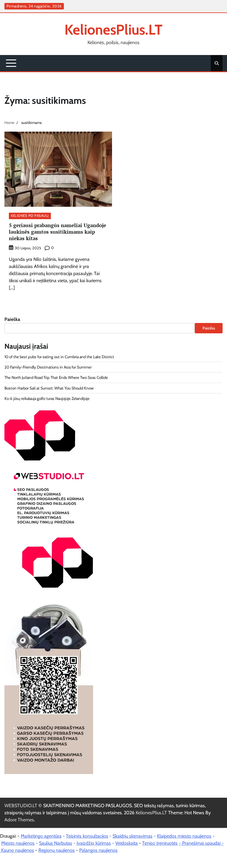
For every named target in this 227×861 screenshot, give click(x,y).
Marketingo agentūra (41, 836)
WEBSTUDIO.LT (20, 805)
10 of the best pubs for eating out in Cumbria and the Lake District (59, 356)
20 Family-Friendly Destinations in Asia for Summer (48, 367)
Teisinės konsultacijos (87, 836)
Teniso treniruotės (160, 843)
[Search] (216, 63)
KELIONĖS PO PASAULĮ (30, 216)
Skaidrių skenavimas (133, 836)
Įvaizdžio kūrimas (94, 843)
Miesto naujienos (18, 843)
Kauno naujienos (17, 850)
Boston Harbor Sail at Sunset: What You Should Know (49, 388)
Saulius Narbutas (55, 843)
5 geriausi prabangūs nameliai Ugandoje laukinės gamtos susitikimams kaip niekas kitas (57, 232)
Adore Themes (19, 820)
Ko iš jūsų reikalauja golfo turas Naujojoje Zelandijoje (47, 398)
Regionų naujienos (56, 850)
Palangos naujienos (98, 850)
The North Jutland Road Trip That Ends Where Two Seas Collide (56, 377)
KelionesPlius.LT (113, 29)
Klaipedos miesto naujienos (184, 836)
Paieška (12, 319)
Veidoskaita (126, 843)
